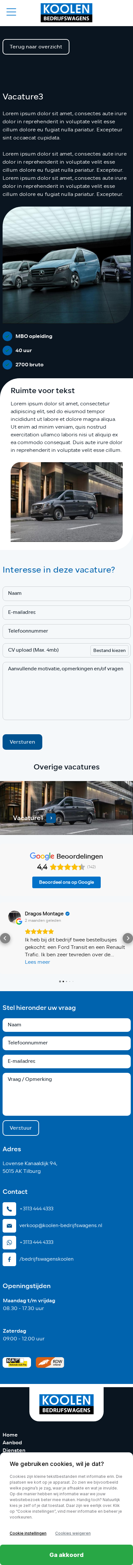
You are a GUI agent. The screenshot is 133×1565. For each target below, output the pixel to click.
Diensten (14, 1450)
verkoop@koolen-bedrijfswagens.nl (60, 1225)
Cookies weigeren (73, 1533)
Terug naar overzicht (36, 47)
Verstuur (21, 1128)
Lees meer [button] (37, 962)
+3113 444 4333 (36, 1208)
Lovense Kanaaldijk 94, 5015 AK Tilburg (30, 1167)
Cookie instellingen (28, 1533)
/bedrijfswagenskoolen (46, 1259)
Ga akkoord (66, 1554)
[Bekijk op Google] (14, 916)
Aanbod (12, 1442)
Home (10, 1435)
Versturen (22, 742)
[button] (5, 938)
